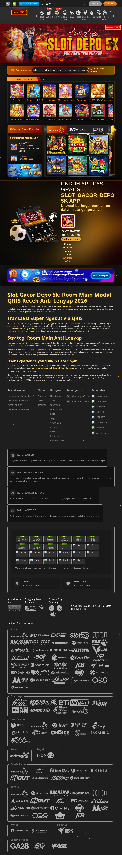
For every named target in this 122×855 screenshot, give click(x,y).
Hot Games (42, 18)
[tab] (57, 129)
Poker (98, 17)
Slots (48, 17)
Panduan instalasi (71, 239)
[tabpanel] (61, 43)
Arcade (91, 17)
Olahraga (57, 17)
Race (71, 17)
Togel (78, 17)
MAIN (19, 91)
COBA (58, 141)
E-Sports (105, 18)
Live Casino (65, 18)
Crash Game (85, 18)
